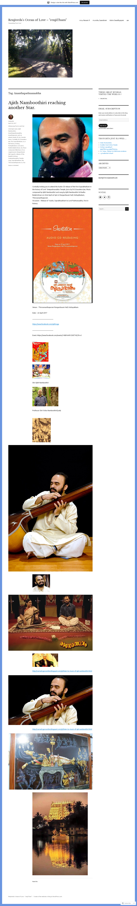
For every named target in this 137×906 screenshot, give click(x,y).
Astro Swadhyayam (117, 20)
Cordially (14, 139)
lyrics (22, 145)
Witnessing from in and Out (16, 126)
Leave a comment (13, 165)
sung (9, 160)
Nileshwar (18, 150)
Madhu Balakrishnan (14, 147)
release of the (20, 154)
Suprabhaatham (16, 160)
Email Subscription (109, 109)
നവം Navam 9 (84, 20)
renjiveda (11, 121)
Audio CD (15, 137)
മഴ (128, 20)
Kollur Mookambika (106, 142)
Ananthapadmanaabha (15, 133)
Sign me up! (103, 125)
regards (13, 154)
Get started (84, 2)
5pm (16, 129)
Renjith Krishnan (13, 156)
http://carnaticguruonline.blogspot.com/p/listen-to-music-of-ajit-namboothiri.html (62, 671)
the (23, 160)
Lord (18, 145)
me (21, 147)
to (22, 162)
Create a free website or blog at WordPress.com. (48, 896)
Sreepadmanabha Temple (15, 158)
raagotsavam (12, 152)
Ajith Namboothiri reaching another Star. (37, 105)
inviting (17, 143)
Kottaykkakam (12, 145)
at (21, 135)
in (23, 141)
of (22, 150)
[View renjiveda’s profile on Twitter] (104, 197)
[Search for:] (112, 209)
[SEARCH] (127, 209)
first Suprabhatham (16, 141)
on (24, 150)
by (19, 137)
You (24, 162)
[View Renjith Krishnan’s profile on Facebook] (100, 197)
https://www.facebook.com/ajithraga (45, 324)
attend (10, 137)
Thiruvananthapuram (14, 162)
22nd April (11, 129)
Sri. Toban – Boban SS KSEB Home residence (113, 151)
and (19, 135)
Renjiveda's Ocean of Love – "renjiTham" (37, 20)
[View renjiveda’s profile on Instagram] (109, 197)
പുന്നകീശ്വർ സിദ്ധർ (106, 153)
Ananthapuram (12, 135)
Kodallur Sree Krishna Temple (108, 145)
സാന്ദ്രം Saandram (100, 20)
